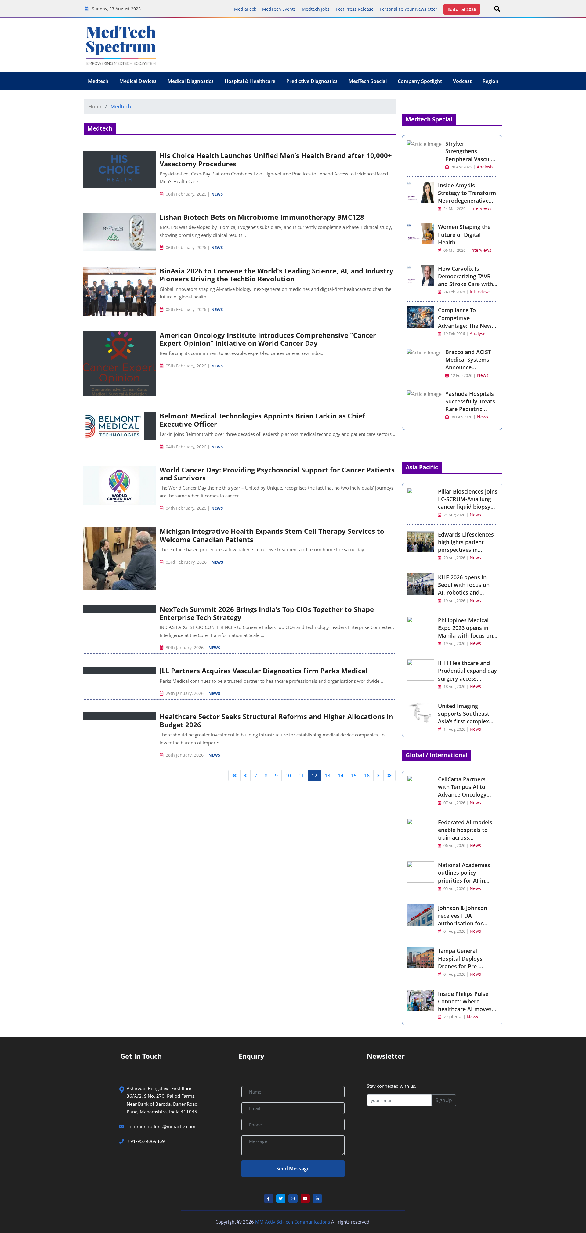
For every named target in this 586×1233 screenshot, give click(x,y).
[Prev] (245, 775)
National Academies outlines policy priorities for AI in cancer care (464, 876)
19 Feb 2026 (454, 333)
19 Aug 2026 (454, 600)
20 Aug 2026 (454, 557)
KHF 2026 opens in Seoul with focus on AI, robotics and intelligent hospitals (464, 588)
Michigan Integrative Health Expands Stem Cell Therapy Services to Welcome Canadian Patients (272, 535)
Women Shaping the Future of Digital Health (464, 234)
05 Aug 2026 (454, 888)
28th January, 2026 (185, 755)
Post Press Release (355, 9)
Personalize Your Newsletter (408, 9)
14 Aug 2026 (454, 729)
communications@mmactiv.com (160, 1126)
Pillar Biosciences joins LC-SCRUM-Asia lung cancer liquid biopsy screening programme (467, 503)
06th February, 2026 (186, 194)
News (217, 194)
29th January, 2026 (185, 693)
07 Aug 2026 (454, 802)
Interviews (480, 208)
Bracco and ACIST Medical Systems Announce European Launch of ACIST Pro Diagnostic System (469, 371)
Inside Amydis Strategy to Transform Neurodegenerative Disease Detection (467, 197)
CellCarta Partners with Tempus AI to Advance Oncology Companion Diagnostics (462, 795)
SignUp (444, 1100)
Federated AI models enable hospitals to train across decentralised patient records (466, 838)
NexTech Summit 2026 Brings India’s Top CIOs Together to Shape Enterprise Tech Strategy (267, 613)
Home (96, 106)
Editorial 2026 (461, 9)
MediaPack (245, 9)
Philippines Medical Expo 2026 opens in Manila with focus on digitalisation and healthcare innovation (466, 635)
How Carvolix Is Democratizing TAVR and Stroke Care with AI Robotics (465, 280)
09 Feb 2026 (461, 417)
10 (288, 775)
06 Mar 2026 (454, 250)
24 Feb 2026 (454, 292)
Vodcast (462, 81)
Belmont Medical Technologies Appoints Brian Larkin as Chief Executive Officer (262, 419)
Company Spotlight (420, 81)
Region (490, 81)
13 (327, 775)
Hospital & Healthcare (250, 81)
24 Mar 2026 (454, 208)
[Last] (389, 775)
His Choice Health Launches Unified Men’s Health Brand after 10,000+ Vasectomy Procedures (276, 159)
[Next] (378, 775)
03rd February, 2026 (186, 562)
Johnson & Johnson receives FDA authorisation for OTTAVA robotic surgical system (462, 923)
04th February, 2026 (186, 447)
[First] (234, 775)
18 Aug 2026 (454, 686)
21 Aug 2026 (454, 515)
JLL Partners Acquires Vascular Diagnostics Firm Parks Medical (263, 670)
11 (301, 775)
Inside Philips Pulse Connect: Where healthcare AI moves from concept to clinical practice (465, 1009)
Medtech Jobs (316, 9)
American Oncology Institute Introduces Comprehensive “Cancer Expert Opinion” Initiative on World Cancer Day (268, 339)
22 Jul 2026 (453, 1017)
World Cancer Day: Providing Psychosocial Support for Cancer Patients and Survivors (277, 473)
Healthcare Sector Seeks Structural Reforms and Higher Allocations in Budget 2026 (276, 720)
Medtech (98, 81)
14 (340, 775)
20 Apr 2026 (461, 167)
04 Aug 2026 (454, 931)
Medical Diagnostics (191, 81)
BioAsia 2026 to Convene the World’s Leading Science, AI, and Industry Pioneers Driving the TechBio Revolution (276, 274)
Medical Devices (138, 81)
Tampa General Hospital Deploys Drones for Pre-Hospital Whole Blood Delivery (466, 966)
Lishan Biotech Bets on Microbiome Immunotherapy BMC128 (262, 217)
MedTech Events (279, 9)
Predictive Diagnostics (312, 81)
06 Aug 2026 (454, 845)
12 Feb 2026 (461, 375)
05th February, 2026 (186, 309)
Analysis (485, 167)
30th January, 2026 (185, 647)
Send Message (292, 1168)
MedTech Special (368, 81)
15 (353, 775)
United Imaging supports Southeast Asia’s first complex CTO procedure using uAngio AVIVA (465, 721)
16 (367, 775)
